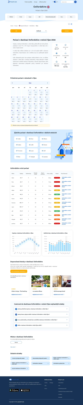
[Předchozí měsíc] (12, 83)
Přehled (11, 16)
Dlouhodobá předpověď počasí (40, 358)
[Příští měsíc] (47, 83)
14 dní (20, 16)
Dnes (62, 16)
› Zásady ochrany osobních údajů (65, 391)
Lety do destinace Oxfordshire (18, 271)
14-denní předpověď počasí (18, 358)
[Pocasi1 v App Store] (25, 390)
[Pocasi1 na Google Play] (14, 390)
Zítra (71, 16)
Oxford (16, 342)
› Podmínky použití (62, 388)
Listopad (67, 31)
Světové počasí (42, 1)
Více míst (13, 347)
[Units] (55, 2)
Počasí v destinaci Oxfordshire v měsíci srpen (60, 358)
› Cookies (60, 394)
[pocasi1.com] (12, 2)
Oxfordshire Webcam (37, 363)
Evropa (35, 1)
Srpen (30, 16)
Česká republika (28, 1)
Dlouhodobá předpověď (50, 16)
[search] (75, 2)
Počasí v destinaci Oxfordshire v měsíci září (19, 363)
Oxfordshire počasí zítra (58, 363)
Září (39, 16)
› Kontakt (60, 397)
